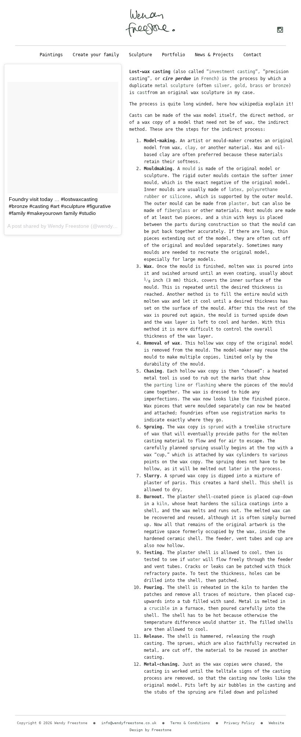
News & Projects (214, 54)
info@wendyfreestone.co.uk (128, 723)
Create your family (96, 54)
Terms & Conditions (190, 723)
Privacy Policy (239, 723)
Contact (252, 54)
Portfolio (173, 54)
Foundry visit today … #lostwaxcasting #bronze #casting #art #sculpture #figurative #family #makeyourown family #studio (60, 206)
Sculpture (140, 54)
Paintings (51, 54)
